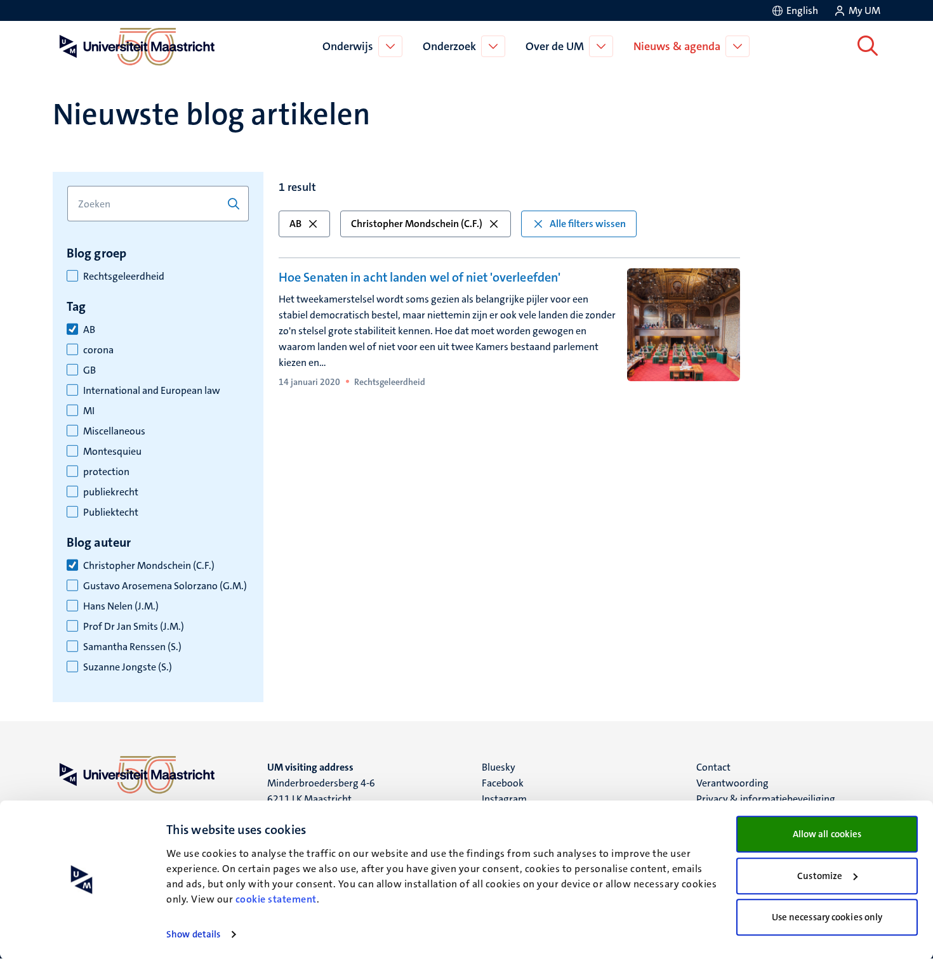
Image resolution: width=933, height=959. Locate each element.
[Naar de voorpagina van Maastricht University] (134, 46)
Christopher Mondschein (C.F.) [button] (416, 223)
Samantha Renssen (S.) (132, 647)
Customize (819, 876)
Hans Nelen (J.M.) (121, 606)
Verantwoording (732, 783)
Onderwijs (347, 46)
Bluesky (498, 767)
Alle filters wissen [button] (588, 223)
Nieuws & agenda (676, 46)
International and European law (151, 391)
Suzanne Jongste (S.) (127, 667)
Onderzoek (449, 46)
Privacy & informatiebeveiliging (765, 799)
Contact (713, 767)
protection (106, 472)
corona (98, 350)
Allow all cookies (827, 834)
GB (89, 370)
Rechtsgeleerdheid (123, 276)
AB (89, 330)
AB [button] (295, 223)
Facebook (503, 783)
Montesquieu (112, 452)
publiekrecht (110, 492)
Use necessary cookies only (827, 917)
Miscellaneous (114, 431)
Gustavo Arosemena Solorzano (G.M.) (165, 586)
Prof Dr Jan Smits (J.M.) (133, 627)
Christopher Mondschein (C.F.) (149, 566)
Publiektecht (110, 512)
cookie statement (276, 899)
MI (89, 411)
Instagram (504, 799)
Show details (193, 934)
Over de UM (555, 46)
